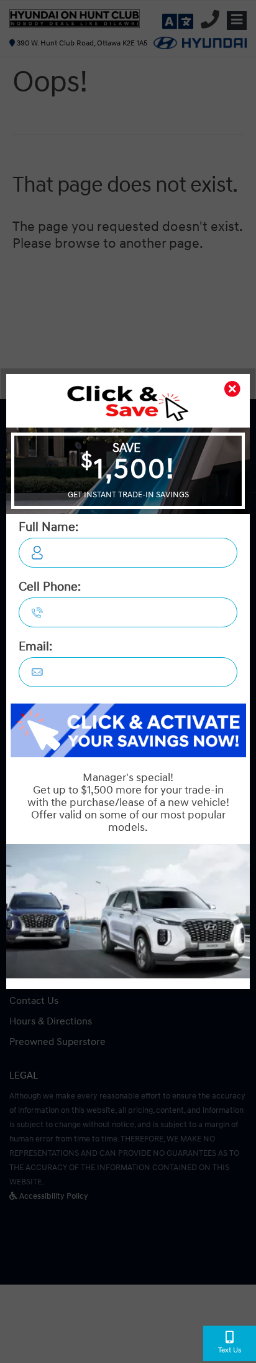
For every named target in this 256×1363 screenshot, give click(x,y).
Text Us (229, 1350)
